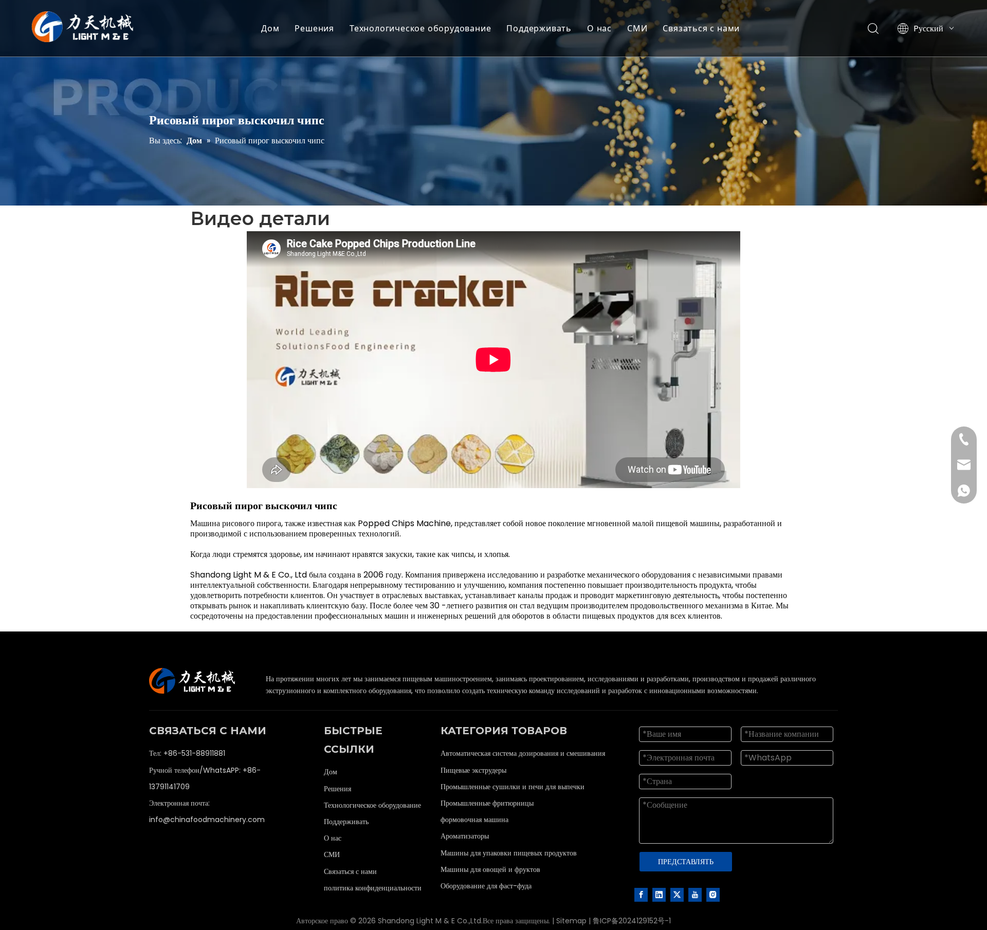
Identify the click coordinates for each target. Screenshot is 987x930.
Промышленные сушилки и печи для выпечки (512, 787)
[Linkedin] (659, 894)
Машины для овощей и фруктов (490, 869)
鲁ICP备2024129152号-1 (632, 921)
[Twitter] (677, 894)
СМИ (637, 28)
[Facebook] (641, 894)
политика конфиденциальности (373, 888)
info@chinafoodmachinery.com (207, 819)
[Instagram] (713, 894)
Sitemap (571, 921)
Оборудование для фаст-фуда (486, 886)
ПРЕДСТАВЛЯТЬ (686, 862)
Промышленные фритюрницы (487, 803)
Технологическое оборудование (420, 28)
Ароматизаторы (465, 836)
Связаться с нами (701, 28)
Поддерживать (539, 28)
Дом (270, 28)
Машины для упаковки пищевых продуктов (509, 853)
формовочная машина (474, 819)
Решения (314, 28)
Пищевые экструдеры (473, 770)
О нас (599, 28)
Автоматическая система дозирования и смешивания (523, 753)
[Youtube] (695, 894)
